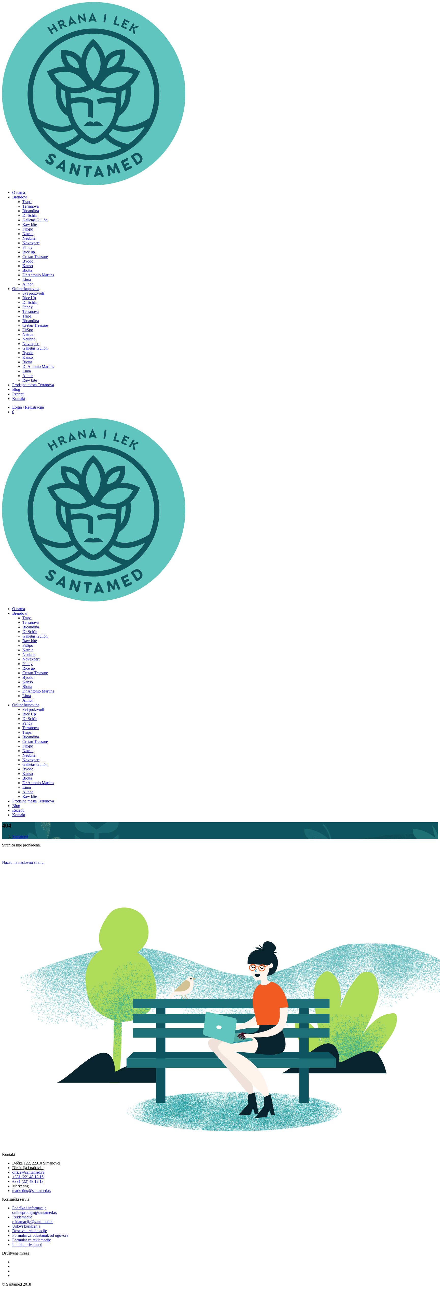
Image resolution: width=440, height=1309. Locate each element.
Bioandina (30, 211)
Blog (16, 389)
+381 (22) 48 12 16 (28, 1177)
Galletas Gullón (35, 220)
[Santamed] (93, 184)
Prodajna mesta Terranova (33, 385)
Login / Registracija (28, 407)
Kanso (27, 266)
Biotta (27, 270)
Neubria (28, 238)
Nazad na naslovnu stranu (23, 862)
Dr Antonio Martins (38, 275)
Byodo (27, 261)
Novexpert (30, 243)
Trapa (27, 201)
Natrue (27, 234)
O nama (18, 192)
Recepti (18, 394)
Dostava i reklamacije (29, 1231)
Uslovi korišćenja (26, 1226)
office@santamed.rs (28, 1172)
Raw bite (29, 224)
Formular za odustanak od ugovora (40, 1235)
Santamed (20, 836)
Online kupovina (25, 288)
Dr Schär (29, 215)
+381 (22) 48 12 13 (28, 1181)
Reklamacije (32, 1219)
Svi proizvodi (33, 293)
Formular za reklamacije (31, 1240)
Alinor (27, 284)
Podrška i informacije (34, 1210)
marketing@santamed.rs (31, 1190)
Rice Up (29, 298)
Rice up (28, 252)
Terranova (30, 206)
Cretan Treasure (35, 256)
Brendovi (19, 197)
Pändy (27, 247)
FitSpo (27, 229)
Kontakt (18, 398)
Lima (26, 279)
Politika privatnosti (27, 1244)
